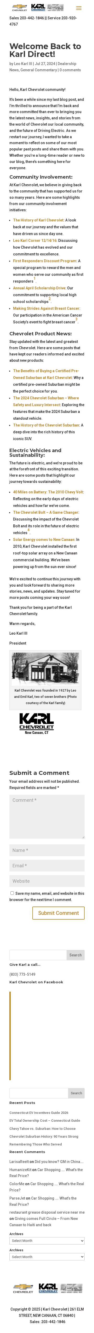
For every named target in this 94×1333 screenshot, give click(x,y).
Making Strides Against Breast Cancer (46, 308)
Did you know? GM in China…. (59, 1162)
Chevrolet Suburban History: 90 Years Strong (43, 1136)
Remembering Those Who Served (35, 1144)
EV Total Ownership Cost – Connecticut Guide (44, 1120)
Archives (16, 1234)
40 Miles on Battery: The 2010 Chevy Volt (48, 492)
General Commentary (38, 70)
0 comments (70, 70)
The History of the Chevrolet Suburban (46, 425)
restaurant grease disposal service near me (47, 1212)
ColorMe (16, 1184)
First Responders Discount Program (44, 261)
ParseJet (17, 1198)
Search (75, 955)
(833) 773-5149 (22, 974)
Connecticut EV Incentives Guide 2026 (38, 1113)
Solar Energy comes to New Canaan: (44, 539)
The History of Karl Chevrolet (38, 220)
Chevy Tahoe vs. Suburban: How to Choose (42, 1129)
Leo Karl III (23, 64)
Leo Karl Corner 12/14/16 (34, 240)
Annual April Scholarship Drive (39, 288)
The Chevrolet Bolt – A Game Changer (45, 512)
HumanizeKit (20, 1170)
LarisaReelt (19, 1162)
